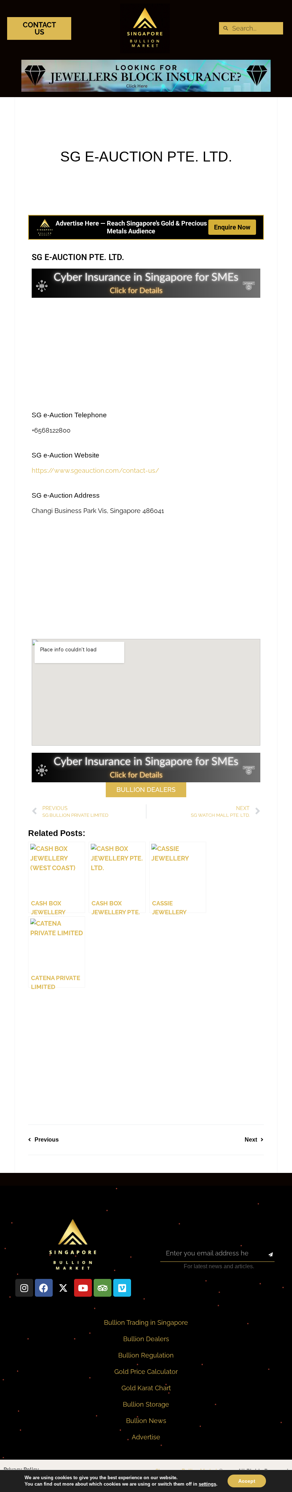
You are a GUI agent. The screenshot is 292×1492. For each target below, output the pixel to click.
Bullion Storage (146, 1404)
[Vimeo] (122, 1288)
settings (207, 1484)
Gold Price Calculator (146, 1371)
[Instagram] (24, 1288)
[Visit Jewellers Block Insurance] (146, 89)
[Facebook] (44, 1288)
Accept (246, 1481)
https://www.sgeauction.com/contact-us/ (95, 470)
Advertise (146, 1437)
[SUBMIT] (264, 1255)
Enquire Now (232, 227)
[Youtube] (83, 1288)
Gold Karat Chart (146, 1388)
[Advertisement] (146, 354)
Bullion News (146, 1420)
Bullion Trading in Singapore (146, 1322)
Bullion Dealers (146, 1339)
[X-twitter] (63, 1288)
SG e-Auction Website (65, 455)
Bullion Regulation (146, 1355)
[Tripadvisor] (102, 1288)
